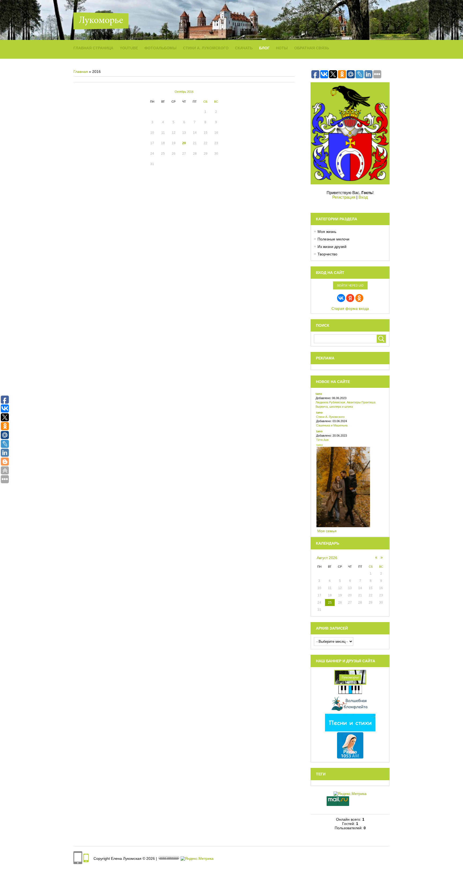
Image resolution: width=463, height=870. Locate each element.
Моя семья (327, 531)
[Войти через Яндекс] (350, 298)
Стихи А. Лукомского (330, 416)
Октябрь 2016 (184, 91)
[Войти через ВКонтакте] (341, 298)
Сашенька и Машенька (332, 425)
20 (184, 143)
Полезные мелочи (333, 239)
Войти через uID (350, 285)
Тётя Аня (322, 439)
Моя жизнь (327, 231)
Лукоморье (101, 21)
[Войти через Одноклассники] (359, 298)
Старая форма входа (350, 308)
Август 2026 (327, 558)
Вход (363, 197)
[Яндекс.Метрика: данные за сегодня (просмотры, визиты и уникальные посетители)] (197, 858)
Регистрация (343, 197)
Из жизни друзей (332, 246)
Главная (80, 71)
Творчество (327, 254)
